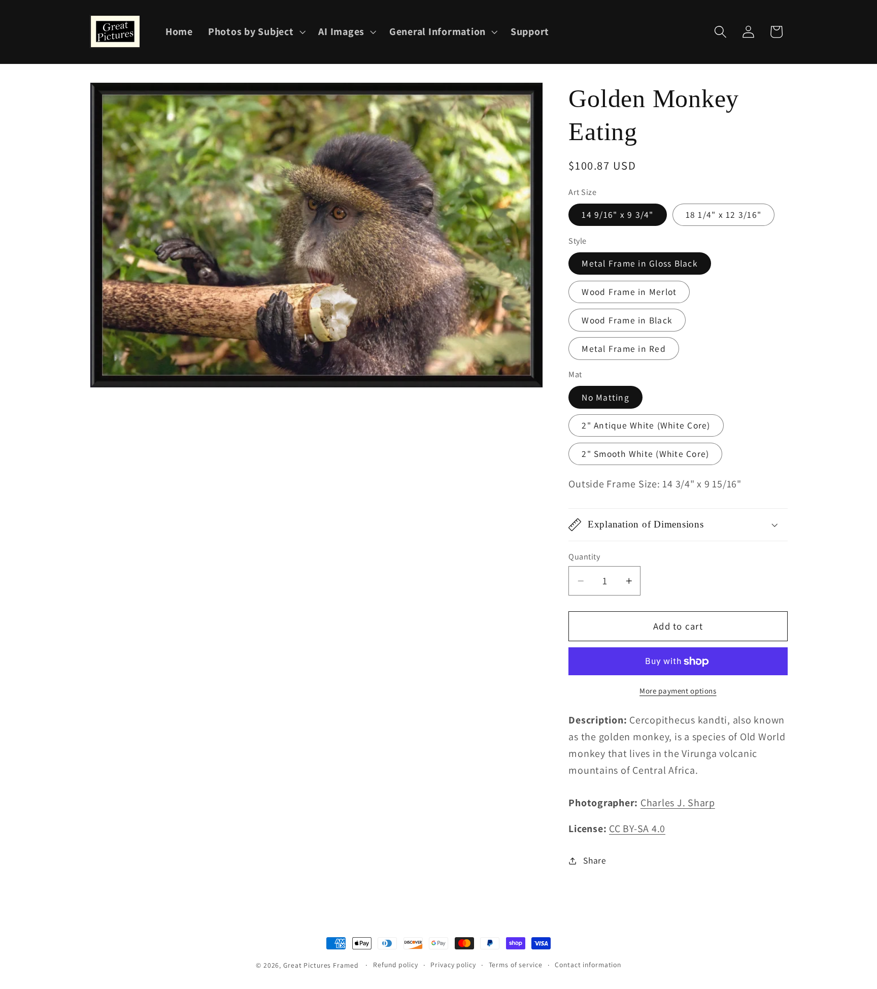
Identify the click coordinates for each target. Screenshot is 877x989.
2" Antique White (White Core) (646, 426)
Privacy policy (453, 964)
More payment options (678, 691)
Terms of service (516, 964)
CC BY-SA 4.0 (637, 829)
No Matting (605, 397)
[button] (255, 32)
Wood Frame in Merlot (629, 292)
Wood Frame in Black (627, 320)
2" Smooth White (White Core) (645, 453)
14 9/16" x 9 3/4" (617, 215)
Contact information (588, 964)
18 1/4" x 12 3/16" (724, 215)
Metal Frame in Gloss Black (640, 264)
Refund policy (395, 964)
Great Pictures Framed (320, 965)
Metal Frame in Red (624, 348)
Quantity (584, 556)
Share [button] (594, 860)
